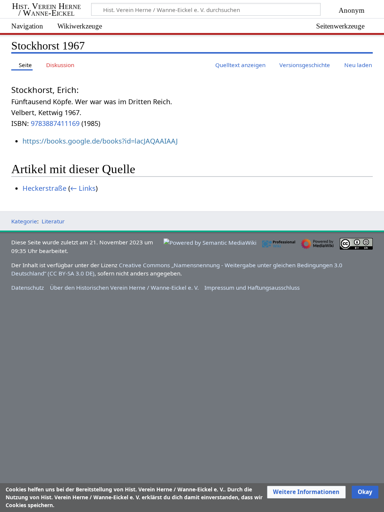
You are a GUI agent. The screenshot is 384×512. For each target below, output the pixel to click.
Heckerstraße (44, 188)
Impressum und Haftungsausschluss (252, 287)
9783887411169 (55, 123)
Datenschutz (27, 287)
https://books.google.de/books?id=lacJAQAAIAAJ (100, 140)
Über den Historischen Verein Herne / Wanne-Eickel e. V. (124, 287)
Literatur (53, 221)
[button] (306, 492)
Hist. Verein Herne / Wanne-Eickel (46, 9)
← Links (83, 188)
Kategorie (24, 221)
